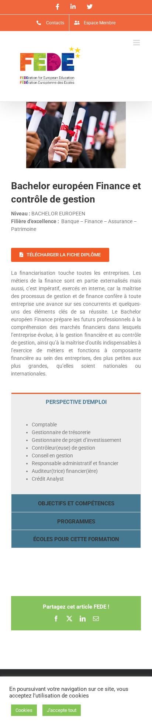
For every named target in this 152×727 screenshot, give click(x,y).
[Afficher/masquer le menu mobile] (137, 42)
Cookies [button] (23, 710)
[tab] (76, 402)
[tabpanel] (76, 452)
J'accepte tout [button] (61, 710)
